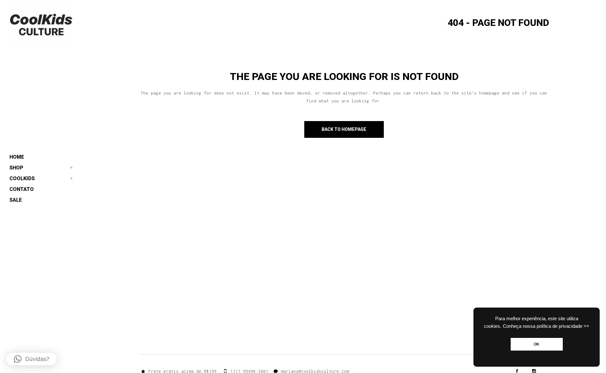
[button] (31, 359)
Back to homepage (344, 129)
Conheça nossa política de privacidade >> (546, 326)
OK (536, 344)
